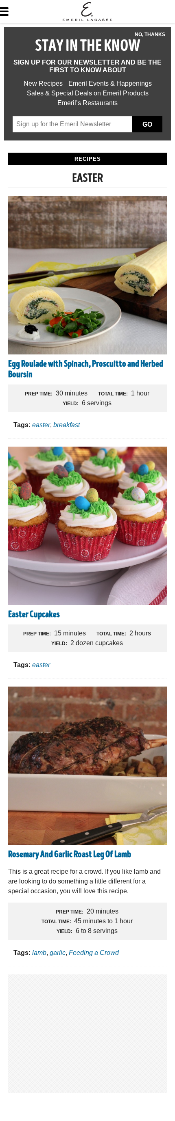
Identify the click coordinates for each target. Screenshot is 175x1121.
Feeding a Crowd (94, 952)
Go (147, 124)
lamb (39, 952)
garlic (58, 952)
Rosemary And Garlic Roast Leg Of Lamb (69, 855)
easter (41, 424)
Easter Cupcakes (34, 615)
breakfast (66, 424)
